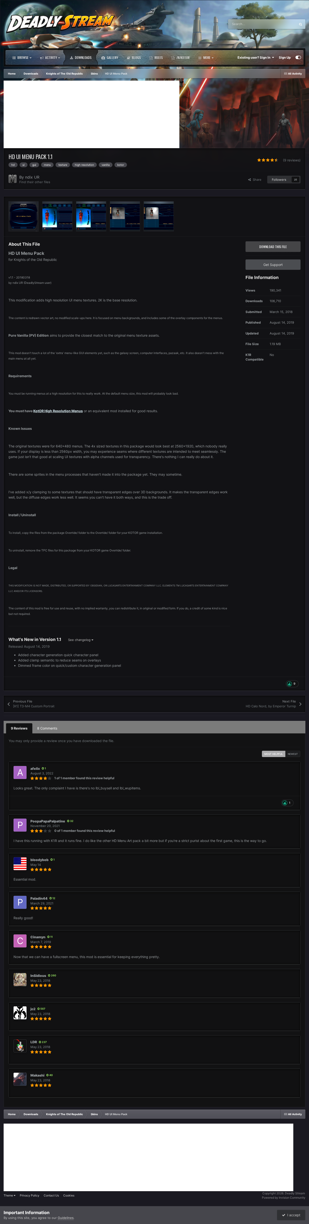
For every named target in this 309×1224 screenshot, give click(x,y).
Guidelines (66, 1218)
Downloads (82, 57)
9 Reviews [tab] (19, 728)
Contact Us (51, 1195)
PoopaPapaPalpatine (47, 821)
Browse (22, 57)
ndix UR (32, 177)
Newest (293, 753)
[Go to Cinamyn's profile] (20, 940)
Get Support (273, 265)
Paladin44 (39, 898)
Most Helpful (273, 753)
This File (283, 24)
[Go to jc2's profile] (20, 1012)
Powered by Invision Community (283, 1197)
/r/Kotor (183, 57)
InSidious (38, 976)
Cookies (68, 1195)
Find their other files (34, 182)
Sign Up (285, 57)
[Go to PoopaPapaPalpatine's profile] (20, 825)
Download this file (273, 246)
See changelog (79, 640)
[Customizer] (298, 57)
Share (256, 179)
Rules (158, 57)
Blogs (136, 57)
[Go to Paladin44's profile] (20, 902)
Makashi (37, 1075)
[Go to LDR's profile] (20, 1045)
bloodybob (39, 860)
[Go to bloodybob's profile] (20, 863)
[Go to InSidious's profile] (20, 979)
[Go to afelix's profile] (20, 772)
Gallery (112, 57)
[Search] (300, 24)
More (207, 57)
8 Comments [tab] (47, 728)
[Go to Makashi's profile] (20, 1079)
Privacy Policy (29, 1195)
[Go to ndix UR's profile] (12, 179)
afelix (35, 768)
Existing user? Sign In (255, 57)
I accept (292, 1215)
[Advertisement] (91, 114)
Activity (50, 57)
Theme (9, 1195)
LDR (33, 1042)
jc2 (32, 1009)
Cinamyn (37, 937)
